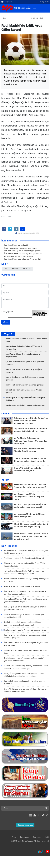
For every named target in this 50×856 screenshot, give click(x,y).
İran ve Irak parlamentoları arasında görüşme (25, 385)
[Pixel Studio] (46, 851)
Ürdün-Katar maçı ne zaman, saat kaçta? (20, 248)
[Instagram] (47, 815)
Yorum (5, 479)
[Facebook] (38, 815)
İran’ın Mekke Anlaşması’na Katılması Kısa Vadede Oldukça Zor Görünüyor (30, 440)
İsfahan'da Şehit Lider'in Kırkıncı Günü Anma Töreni (25, 630)
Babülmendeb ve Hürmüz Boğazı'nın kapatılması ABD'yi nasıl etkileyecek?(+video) (31, 420)
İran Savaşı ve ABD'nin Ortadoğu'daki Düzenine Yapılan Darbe (29, 496)
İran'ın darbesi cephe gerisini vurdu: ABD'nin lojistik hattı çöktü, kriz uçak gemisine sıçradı (31, 536)
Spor (4, 18)
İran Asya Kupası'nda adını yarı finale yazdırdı (22, 259)
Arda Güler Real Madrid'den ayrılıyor (18, 256)
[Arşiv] (30, 815)
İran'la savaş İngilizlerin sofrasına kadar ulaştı (25, 405)
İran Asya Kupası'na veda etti (16, 245)
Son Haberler (9, 546)
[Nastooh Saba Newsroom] (39, 851)
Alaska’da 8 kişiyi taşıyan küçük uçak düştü (22, 586)
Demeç (5, 413)
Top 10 (8, 334)
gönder (6, 322)
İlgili (47, 837)
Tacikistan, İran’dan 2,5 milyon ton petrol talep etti (24, 558)
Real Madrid (26, 269)
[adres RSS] (34, 815)
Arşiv (14, 837)
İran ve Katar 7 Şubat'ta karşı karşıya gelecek (22, 251)
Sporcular (14, 269)
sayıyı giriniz (7, 312)
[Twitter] (43, 815)
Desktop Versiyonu (25, 825)
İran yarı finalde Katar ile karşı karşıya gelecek (23, 253)
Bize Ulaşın (37, 837)
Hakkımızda (24, 837)
